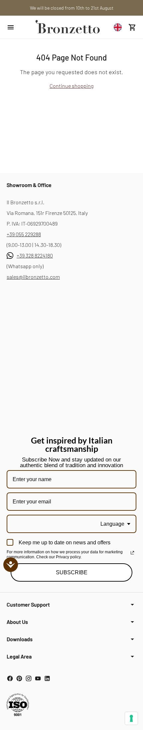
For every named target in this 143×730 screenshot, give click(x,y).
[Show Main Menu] (17, 27)
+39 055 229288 (24, 234)
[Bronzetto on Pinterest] (19, 678)
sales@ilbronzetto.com (33, 277)
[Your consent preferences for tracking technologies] (131, 718)
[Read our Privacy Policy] (132, 553)
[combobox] (119, 27)
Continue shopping (71, 86)
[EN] (119, 27)
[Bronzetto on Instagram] (28, 678)
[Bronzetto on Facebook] (10, 678)
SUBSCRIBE (71, 572)
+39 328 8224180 (35, 255)
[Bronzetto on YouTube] (38, 678)
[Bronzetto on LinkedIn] (47, 678)
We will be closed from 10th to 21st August (71, 8)
